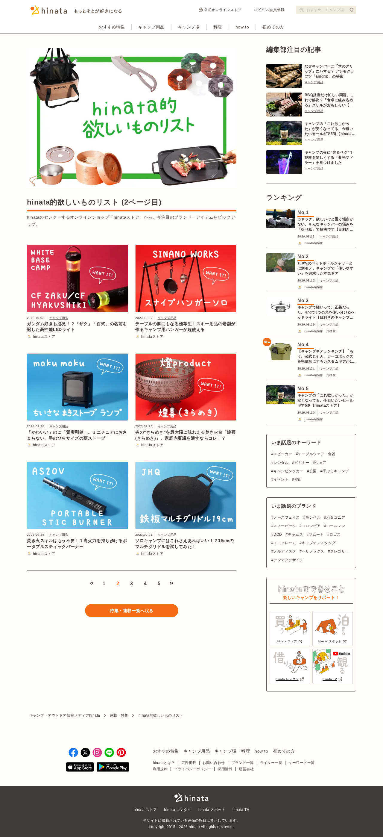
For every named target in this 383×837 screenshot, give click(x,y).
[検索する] (351, 9)
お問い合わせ (214, 763)
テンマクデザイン (288, 560)
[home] (191, 797)
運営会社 (246, 769)
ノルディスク (284, 551)
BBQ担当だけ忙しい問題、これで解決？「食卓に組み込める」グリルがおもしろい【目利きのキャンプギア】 (329, 100)
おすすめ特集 (112, 27)
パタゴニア (335, 517)
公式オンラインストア (222, 10)
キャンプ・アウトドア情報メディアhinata (64, 715)
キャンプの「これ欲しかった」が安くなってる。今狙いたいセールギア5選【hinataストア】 (330, 129)
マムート (316, 534)
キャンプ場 (189, 27)
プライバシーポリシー (192, 769)
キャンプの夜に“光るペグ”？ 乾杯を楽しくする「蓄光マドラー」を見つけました (329, 157)
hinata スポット (211, 810)
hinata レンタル (177, 810)
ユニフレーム (284, 543)
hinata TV (240, 810)
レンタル (280, 463)
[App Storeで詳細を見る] (80, 768)
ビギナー (301, 463)
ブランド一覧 (242, 763)
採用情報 (225, 769)
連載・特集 (119, 715)
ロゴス (335, 534)
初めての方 (273, 27)
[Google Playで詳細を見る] (113, 768)
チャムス (295, 534)
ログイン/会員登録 (268, 10)
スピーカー (282, 454)
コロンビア (311, 526)
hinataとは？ (164, 763)
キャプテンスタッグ (318, 543)
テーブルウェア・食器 (316, 454)
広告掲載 (188, 763)
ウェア (320, 463)
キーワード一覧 (301, 763)
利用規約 (160, 769)
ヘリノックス (313, 551)
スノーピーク (284, 526)
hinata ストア (145, 810)
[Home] (76, 12)
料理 (217, 27)
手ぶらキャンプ (336, 471)
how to (242, 27)
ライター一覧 (271, 763)
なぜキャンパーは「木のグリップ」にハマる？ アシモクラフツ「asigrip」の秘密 (329, 71)
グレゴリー (339, 551)
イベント (280, 479)
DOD (277, 534)
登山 (298, 479)
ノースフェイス (286, 517)
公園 (313, 471)
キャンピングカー (288, 471)
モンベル (313, 517)
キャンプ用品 (151, 27)
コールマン (335, 526)
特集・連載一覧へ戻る (131, 610)
